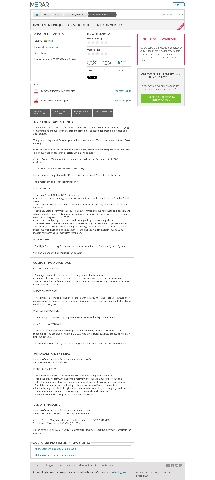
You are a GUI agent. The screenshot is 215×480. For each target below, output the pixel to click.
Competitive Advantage (59, 112)
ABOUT (139, 472)
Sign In (178, 4)
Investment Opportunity (38, 112)
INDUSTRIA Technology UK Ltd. (114, 472)
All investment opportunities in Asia (55, 448)
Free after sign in (122, 90)
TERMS (166, 472)
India (50, 40)
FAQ (157, 472)
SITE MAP (143, 476)
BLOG (149, 472)
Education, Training (52, 47)
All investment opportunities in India (56, 455)
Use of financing (103, 111)
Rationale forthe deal (81, 112)
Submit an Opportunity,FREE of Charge (161, 98)
